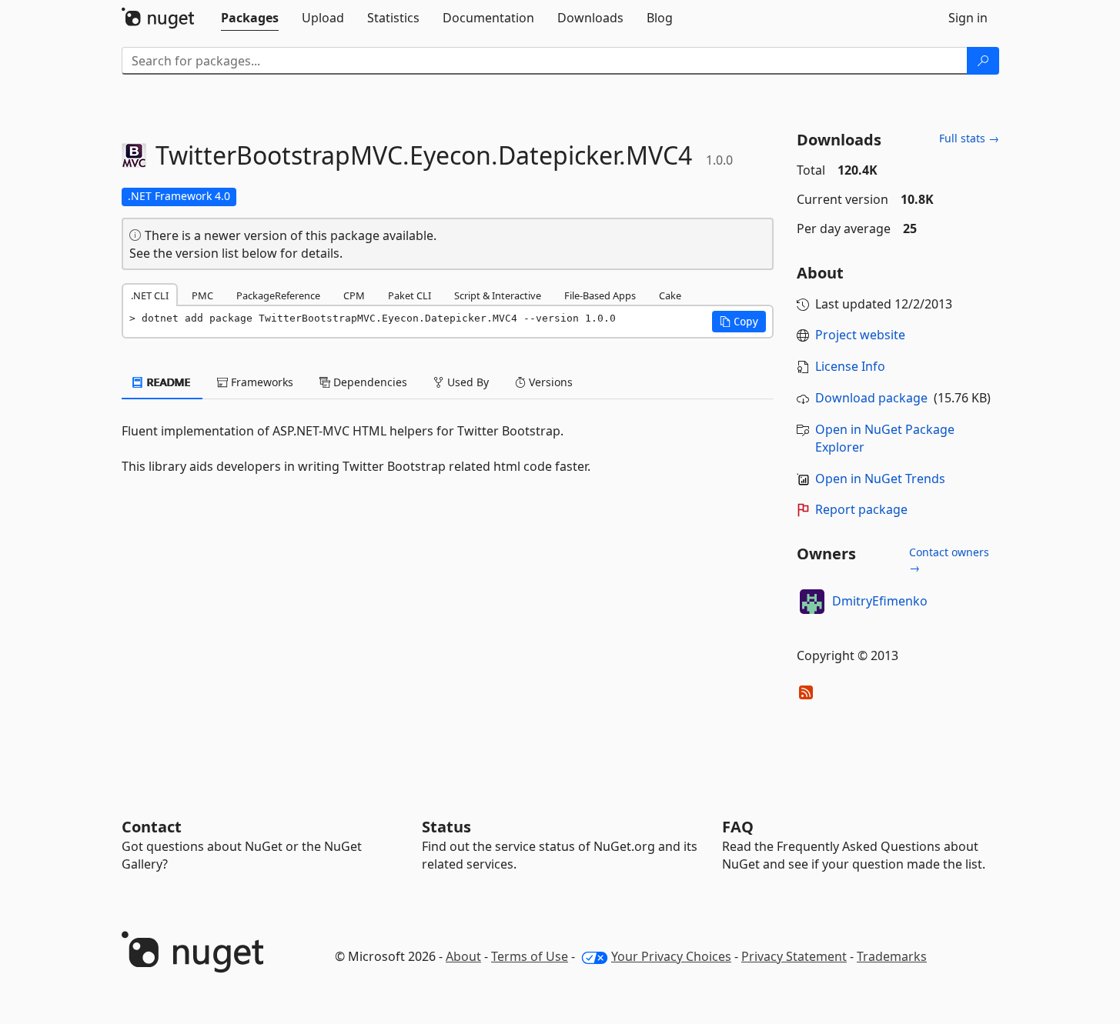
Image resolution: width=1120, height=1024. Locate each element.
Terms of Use (529, 956)
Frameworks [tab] (260, 382)
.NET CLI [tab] (150, 295)
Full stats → (969, 138)
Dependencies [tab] (368, 382)
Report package (861, 509)
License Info (850, 366)
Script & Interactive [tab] (497, 295)
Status (446, 826)
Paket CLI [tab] (409, 295)
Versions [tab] (549, 382)
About (463, 956)
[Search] (983, 61)
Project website (860, 334)
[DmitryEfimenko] (812, 601)
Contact (152, 826)
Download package (871, 397)
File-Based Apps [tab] (600, 295)
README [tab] (167, 382)
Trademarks (892, 956)
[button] (739, 321)
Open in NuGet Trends (880, 478)
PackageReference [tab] (278, 295)
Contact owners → (949, 560)
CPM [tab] (354, 295)
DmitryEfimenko (880, 600)
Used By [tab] (466, 382)
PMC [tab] (202, 295)
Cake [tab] (670, 295)
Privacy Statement (794, 956)
